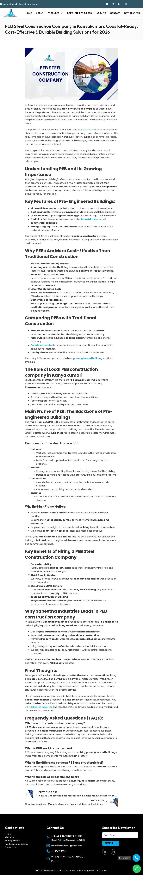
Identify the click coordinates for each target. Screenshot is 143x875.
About (39, 13)
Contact (115, 13)
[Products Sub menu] (62, 13)
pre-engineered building (87, 358)
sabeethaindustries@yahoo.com (20, 4)
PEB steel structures (89, 129)
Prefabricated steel (42, 345)
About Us (9, 837)
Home (29, 13)
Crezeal (103, 870)
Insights (101, 13)
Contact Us (10, 847)
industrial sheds (91, 219)
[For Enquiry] (136, 858)
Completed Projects (79, 13)
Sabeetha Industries (41, 707)
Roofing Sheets (12, 840)
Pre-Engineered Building (16, 844)
